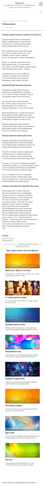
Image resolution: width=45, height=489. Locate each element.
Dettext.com (19, 3)
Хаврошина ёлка (13, 351)
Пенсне (8, 459)
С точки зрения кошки (15, 297)
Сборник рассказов (22, 246)
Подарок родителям (15, 378)
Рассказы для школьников (29, 244)
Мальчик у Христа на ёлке (18, 270)
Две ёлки (9, 432)
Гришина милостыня (15, 324)
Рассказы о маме (13, 405)
